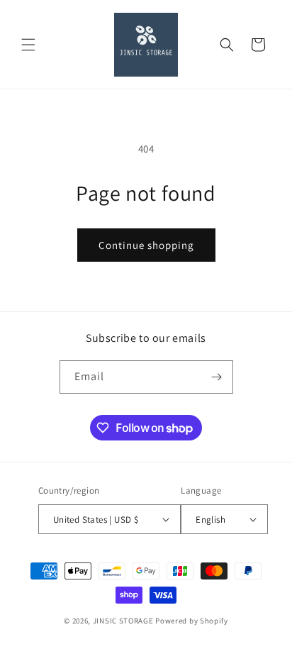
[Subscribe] (216, 377)
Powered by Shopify (191, 621)
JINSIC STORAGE (123, 621)
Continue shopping (146, 245)
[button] (28, 44)
